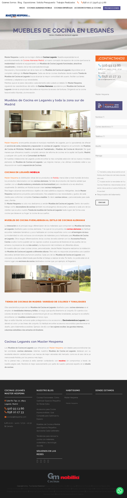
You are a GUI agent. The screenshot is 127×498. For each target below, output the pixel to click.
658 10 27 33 (89, 2)
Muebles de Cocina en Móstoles (60, 489)
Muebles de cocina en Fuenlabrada (39, 149)
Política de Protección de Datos (108, 175)
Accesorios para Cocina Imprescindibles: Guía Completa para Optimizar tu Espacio (48, 414)
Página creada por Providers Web (56, 486)
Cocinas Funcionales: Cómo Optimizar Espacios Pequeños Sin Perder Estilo (49, 401)
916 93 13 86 (100, 2)
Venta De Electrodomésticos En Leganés (69, 494)
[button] (120, 491)
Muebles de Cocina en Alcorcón (69, 149)
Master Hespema (102, 94)
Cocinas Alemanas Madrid (33, 60)
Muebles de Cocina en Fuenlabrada (107, 489)
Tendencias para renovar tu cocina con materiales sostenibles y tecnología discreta (47, 441)
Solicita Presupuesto (46, 2)
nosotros (62, 361)
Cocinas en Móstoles (14, 489)
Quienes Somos (9, 2)
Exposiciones (29, 2)
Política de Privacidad (84, 486)
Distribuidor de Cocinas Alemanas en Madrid (70, 491)
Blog (20, 2)
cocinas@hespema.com (107, 79)
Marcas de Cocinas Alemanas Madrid (41, 491)
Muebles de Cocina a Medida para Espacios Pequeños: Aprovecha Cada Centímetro (48, 427)
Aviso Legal (72, 486)
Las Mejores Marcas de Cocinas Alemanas (100, 491)
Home (51, 35)
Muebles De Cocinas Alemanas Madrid (35, 489)
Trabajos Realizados (65, 2)
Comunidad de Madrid (37, 156)
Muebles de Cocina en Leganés (83, 489)
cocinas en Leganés (52, 146)
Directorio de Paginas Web (101, 486)
